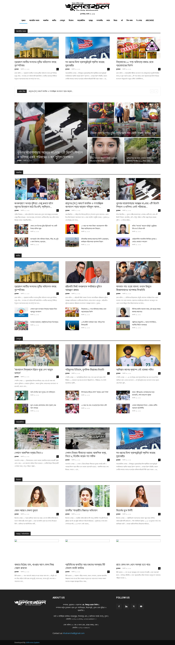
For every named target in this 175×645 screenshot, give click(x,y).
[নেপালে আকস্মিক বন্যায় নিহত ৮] (36, 438)
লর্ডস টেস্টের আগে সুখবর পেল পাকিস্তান (42, 392)
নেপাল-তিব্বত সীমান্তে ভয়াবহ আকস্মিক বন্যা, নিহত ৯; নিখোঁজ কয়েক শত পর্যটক (85, 454)
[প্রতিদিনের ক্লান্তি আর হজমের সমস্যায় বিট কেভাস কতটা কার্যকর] (87, 550)
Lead (20, 148)
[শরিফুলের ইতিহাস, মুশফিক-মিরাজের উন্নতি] (87, 355)
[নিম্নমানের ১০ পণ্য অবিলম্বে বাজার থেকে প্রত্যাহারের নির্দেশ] (138, 48)
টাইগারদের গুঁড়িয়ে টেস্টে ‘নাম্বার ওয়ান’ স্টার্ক (94, 392)
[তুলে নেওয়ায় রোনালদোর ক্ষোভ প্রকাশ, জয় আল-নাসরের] (21, 408)
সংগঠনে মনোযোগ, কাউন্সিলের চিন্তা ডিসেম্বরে (44, 322)
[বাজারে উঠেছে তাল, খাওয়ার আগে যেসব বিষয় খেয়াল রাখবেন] (36, 550)
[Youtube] (141, 606)
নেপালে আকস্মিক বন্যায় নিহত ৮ (28, 452)
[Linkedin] (126, 606)
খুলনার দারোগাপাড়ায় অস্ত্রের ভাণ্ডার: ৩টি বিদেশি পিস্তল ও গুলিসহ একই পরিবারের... (137, 205)
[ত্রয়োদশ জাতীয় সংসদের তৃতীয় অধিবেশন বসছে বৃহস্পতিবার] (36, 48)
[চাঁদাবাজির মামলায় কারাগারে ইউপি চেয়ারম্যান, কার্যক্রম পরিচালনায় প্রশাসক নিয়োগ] (72, 242)
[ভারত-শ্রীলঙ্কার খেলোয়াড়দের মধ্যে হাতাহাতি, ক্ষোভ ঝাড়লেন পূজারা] (123, 395)
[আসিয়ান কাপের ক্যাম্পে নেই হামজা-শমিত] (138, 355)
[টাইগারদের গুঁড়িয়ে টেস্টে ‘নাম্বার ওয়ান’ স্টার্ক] (72, 395)
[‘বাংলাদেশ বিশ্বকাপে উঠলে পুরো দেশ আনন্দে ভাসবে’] (36, 355)
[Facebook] (119, 606)
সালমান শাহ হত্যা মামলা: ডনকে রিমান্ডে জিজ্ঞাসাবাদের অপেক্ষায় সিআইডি (133, 288)
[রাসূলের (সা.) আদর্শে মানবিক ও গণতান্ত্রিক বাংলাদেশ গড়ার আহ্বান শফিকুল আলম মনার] (87, 189)
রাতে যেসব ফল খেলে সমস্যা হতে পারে (133, 564)
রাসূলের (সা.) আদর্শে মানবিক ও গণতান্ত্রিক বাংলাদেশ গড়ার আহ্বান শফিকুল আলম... (84, 205)
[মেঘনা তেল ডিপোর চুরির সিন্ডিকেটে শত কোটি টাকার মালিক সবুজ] (124, 119)
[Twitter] (133, 606)
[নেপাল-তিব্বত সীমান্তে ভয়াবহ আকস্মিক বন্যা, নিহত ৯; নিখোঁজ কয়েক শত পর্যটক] (87, 438)
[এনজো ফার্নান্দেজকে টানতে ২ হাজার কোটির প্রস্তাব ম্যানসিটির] (123, 408)
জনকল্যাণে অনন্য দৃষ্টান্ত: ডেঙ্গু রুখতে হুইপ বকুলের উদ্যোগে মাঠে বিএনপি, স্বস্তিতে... (33, 205)
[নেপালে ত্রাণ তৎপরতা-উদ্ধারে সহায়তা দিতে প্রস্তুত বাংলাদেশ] (21, 312)
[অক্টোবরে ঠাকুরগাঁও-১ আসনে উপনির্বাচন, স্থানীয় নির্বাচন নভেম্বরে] (123, 325)
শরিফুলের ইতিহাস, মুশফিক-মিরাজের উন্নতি (84, 369)
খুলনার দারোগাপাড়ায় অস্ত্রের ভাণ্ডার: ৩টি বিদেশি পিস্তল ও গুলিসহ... (51, 91)
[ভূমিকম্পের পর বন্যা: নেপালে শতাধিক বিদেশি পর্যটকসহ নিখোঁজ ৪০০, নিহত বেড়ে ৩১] (142, 151)
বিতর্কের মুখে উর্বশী (124, 510)
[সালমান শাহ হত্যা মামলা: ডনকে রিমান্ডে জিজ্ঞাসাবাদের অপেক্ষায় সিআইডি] (138, 272)
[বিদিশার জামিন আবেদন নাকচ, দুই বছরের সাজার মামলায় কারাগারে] (123, 312)
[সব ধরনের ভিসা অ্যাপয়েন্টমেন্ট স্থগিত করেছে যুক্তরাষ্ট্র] (87, 48)
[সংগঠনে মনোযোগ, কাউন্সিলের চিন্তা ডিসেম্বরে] (21, 325)
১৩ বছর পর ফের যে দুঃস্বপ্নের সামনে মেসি (94, 405)
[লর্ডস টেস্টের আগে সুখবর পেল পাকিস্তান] (21, 395)
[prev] (152, 91)
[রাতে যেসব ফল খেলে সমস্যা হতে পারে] (138, 550)
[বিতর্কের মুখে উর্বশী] (138, 496)
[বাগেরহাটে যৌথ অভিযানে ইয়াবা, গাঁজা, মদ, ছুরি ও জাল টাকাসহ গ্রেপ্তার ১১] (21, 242)
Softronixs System (33, 642)
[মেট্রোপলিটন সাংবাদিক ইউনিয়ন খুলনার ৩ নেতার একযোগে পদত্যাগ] (123, 242)
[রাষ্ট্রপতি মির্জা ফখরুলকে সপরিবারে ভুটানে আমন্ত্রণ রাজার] (87, 272)
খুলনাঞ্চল (16, 69)
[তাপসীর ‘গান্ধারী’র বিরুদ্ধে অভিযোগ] (87, 496)
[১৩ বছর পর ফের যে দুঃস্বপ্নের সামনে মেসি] (72, 408)
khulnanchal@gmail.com (73, 633)
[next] (156, 91)
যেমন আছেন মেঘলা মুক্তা (26, 510)
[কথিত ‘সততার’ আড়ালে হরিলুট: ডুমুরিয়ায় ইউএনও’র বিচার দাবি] (106, 151)
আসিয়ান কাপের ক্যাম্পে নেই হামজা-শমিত (135, 369)
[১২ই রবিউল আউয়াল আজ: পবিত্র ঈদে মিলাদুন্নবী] (72, 325)
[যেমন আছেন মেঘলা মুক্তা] (36, 496)
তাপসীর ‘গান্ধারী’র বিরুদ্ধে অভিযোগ (81, 510)
